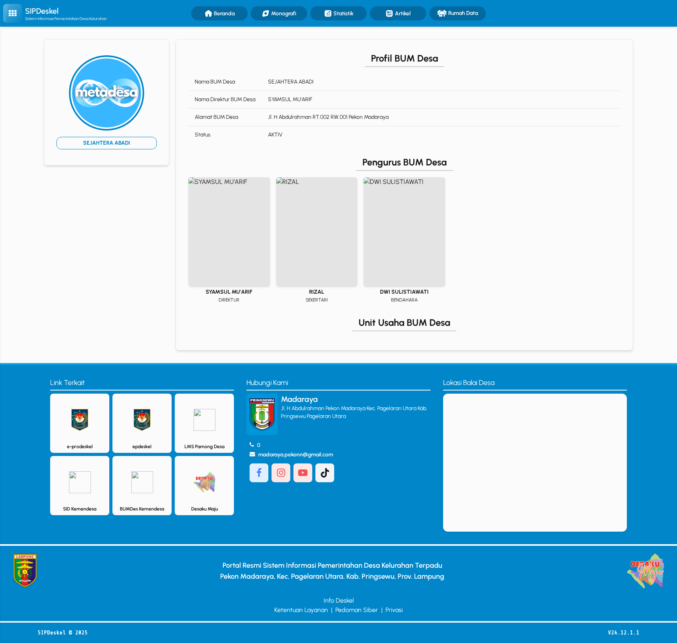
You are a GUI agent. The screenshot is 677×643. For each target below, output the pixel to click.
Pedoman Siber (356, 610)
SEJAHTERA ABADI (106, 143)
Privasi (394, 610)
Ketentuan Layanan (301, 610)
